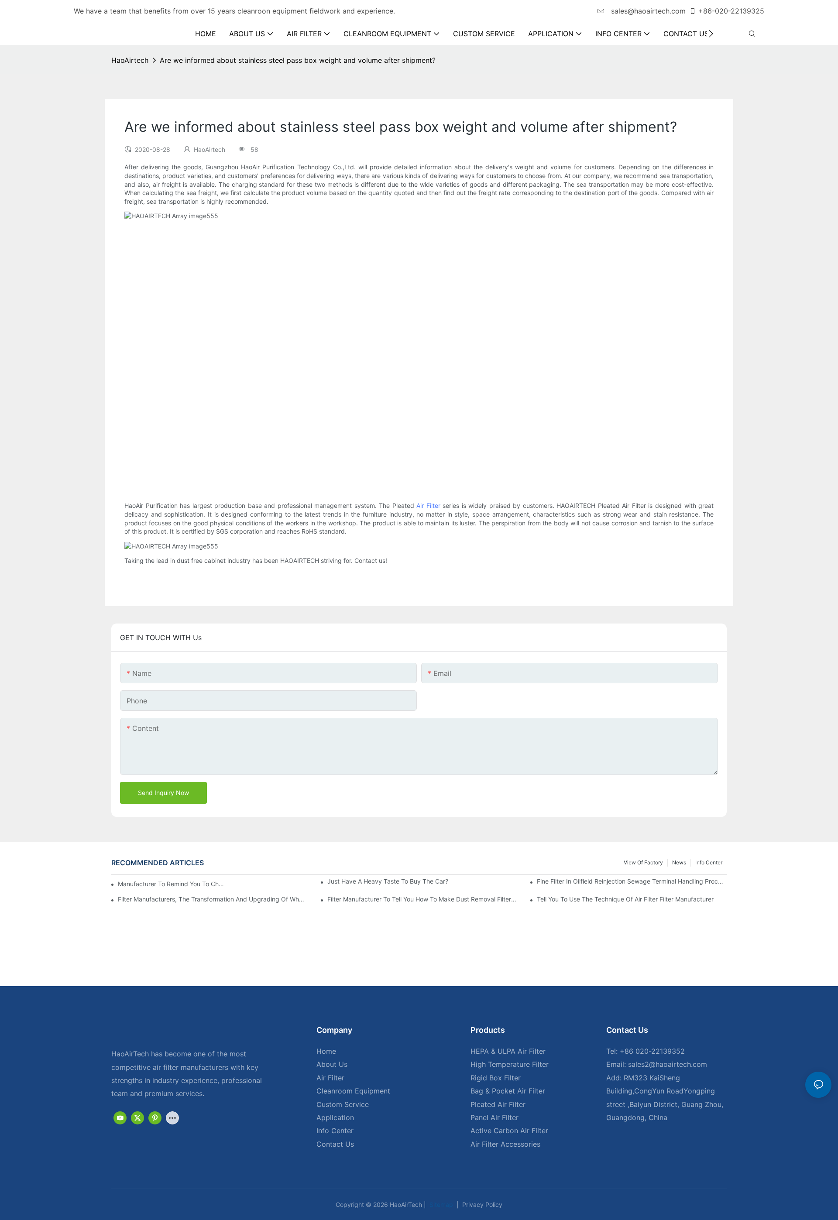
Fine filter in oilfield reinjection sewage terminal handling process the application (632, 881)
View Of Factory (643, 862)
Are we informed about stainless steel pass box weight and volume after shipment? (298, 60)
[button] (710, 34)
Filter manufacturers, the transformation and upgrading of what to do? (213, 899)
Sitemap (440, 1204)
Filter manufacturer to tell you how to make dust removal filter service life (422, 899)
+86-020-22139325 (731, 11)
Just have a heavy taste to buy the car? (387, 881)
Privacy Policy (481, 1204)
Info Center (708, 862)
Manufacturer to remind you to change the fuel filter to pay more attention (172, 884)
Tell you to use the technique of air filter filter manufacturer (625, 899)
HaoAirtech (129, 60)
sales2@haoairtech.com (667, 1064)
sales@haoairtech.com (647, 11)
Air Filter (428, 505)
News (679, 862)
